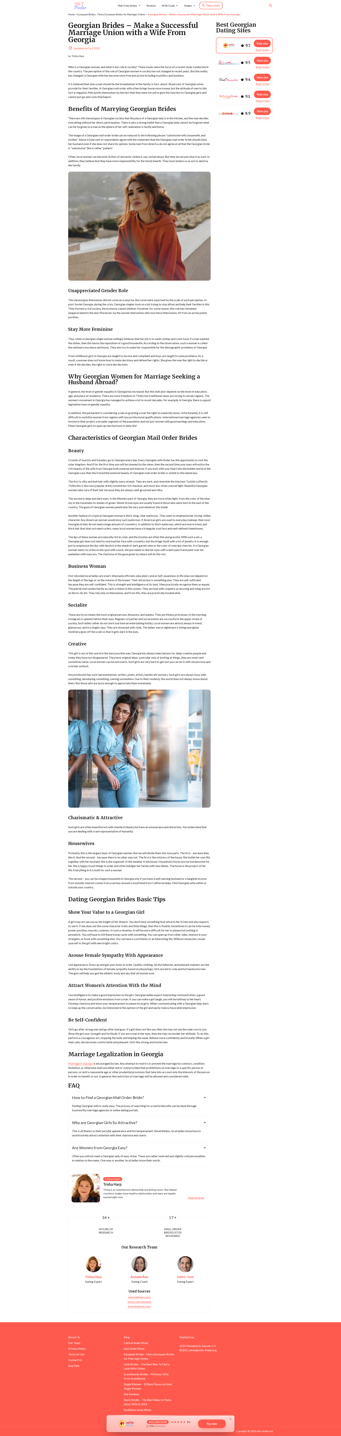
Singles (188, 5)
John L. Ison (185, 1277)
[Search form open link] (271, 5)
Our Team (74, 1342)
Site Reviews (131, 1394)
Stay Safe (73, 1365)
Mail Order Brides (127, 5)
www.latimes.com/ (139, 1297)
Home (71, 14)
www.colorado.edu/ (139, 1301)
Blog (127, 1337)
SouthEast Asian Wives (137, 1409)
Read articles (196, 1197)
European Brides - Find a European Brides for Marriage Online (111, 14)
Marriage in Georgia (80, 1063)
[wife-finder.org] (91, 5)
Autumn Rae (139, 1277)
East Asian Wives (134, 1348)
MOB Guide (168, 5)
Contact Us (75, 1360)
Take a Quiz (213, 5)
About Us (74, 1337)
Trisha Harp (77, 56)
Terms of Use (76, 1354)
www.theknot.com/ (139, 1306)
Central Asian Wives (136, 1342)
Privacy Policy (77, 1348)
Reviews (151, 5)
